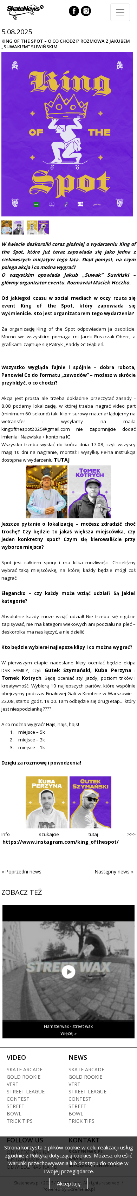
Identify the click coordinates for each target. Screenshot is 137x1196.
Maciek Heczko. (112, 282)
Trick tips (20, 1121)
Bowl (14, 1113)
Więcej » (68, 1033)
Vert (13, 1084)
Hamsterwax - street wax (68, 1026)
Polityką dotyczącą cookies (60, 1155)
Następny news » (113, 871)
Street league (26, 1091)
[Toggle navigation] (120, 12)
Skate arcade (25, 1069)
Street (16, 1106)
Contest (18, 1098)
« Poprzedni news (21, 871)
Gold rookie (23, 1076)
